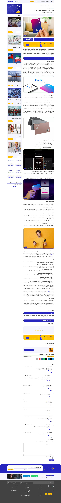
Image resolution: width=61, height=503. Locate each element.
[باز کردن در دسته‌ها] (41, 1)
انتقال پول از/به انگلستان (18, 167)
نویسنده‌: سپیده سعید (42, 350)
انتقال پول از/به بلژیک (10, 172)
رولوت (53, 63)
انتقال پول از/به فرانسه (18, 177)
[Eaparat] (46, 494)
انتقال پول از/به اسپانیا (10, 167)
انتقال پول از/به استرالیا (10, 160)
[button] (53, 359)
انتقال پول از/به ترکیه (10, 163)
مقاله (40, 496)
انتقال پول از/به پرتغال (10, 170)
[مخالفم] (48, 370)
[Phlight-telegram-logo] (49, 494)
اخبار (40, 494)
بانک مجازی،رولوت (28, 38)
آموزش (41, 38)
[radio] (35, 330)
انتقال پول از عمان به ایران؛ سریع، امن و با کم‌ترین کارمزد (15, 63)
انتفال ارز (52, 38)
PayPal (51, 254)
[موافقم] (49, 380)
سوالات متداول (39, 492)
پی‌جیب (37, 52)
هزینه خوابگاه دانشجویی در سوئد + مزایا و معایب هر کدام (14, 81)
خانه (52, 5)
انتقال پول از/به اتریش (10, 175)
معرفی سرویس (39, 495)
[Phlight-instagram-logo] (51, 494)
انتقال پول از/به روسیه (18, 170)
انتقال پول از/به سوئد (10, 165)
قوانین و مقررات (39, 488)
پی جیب (48, 291)
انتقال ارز (31, 38)
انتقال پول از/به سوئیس (18, 165)
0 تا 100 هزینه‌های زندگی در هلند (18, 117)
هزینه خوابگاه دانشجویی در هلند (17, 136)
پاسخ (51, 372)
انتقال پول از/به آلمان (18, 160)
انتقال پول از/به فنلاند (18, 163)
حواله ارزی (49, 38)
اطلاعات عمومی (49, 5)
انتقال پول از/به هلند (10, 177)
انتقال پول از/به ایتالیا (18, 175)
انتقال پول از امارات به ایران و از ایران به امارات (16, 47)
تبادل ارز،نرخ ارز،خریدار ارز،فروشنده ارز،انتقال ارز (28, 39)
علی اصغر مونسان (49, 401)
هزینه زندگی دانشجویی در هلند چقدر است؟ (16, 118)
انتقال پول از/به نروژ (18, 172)
